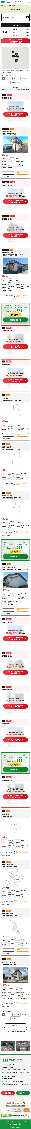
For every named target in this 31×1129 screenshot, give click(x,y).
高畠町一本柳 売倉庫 (8, 567)
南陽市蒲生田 (6, 814)
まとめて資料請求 (9, 295)
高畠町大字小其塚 (7, 496)
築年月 (27, 89)
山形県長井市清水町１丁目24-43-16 (12, 255)
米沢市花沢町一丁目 (8, 913)
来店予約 (22, 1093)
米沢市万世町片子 (7, 132)
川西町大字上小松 (7, 398)
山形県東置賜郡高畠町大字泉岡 (11, 449)
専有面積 (23, 89)
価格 (9, 89)
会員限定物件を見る (15, 41)
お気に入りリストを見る (15, 1025)
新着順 (3, 89)
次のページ (25, 78)
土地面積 (13, 89)
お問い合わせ (26, 1121)
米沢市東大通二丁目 (8, 865)
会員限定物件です (7, 98)
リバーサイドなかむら (8, 962)
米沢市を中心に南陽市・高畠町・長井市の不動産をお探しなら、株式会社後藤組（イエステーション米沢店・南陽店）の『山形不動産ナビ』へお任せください (7, 2)
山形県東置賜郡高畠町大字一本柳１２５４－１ (15, 569)
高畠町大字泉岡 (6, 447)
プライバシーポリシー (6, 1121)
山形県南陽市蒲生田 (8, 816)
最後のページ (15, 82)
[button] (13, 52)
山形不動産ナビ (11, 1060)
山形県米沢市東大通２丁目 (10, 867)
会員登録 (7, 1093)
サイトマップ (17, 1121)
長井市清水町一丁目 (8, 253)
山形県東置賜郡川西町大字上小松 (11, 400)
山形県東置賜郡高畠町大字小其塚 (11, 498)
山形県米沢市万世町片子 (9, 134)
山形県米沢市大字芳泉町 (9, 964)
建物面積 (18, 89)
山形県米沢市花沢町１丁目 (10, 915)
